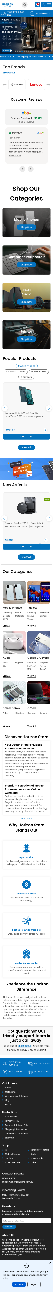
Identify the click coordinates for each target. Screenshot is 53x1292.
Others (34, 1162)
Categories (10, 1092)
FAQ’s (8, 1104)
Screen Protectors (40, 1150)
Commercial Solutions (16, 1096)
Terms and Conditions (16, 1133)
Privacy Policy (12, 1121)
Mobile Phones (26, 366)
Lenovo (30, 615)
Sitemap (9, 1138)
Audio (33, 1154)
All (6, 1150)
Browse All (9, 72)
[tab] (27, 366)
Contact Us (11, 1116)
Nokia (18, 612)
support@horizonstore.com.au (17, 1181)
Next (48, 84)
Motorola (19, 615)
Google (6, 615)
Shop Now (26, 264)
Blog (7, 1100)
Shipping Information (16, 1129)
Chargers (26, 377)
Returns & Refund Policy (17, 1125)
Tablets (9, 1158)
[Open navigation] (49, 4)
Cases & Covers (15, 371)
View (17, 430)
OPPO (5, 619)
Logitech (19, 662)
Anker (5, 713)
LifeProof (31, 666)
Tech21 (43, 669)
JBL (4, 666)
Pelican (43, 666)
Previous (4, 84)
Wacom (31, 619)
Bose (5, 662)
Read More (26, 818)
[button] (15, 155)
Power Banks (38, 371)
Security (44, 713)
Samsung (7, 612)
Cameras (32, 713)
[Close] (50, 1262)
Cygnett (44, 662)
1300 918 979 (25, 1046)
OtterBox (31, 662)
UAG (29, 669)
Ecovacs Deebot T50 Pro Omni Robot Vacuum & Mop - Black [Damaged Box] (25, 525)
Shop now (26, 227)
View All (26, 447)
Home (8, 1087)
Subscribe (9, 1227)
